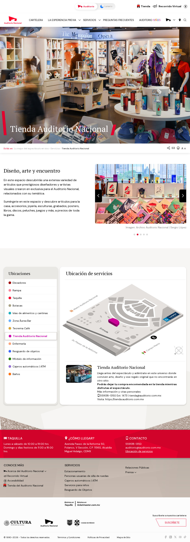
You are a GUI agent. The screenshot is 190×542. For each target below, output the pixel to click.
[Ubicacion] (179, 20)
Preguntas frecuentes (118, 20)
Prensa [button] (129, 472)
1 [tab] (134, 234)
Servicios (89, 20)
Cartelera (36, 20)
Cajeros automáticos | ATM (81, 480)
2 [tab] (137, 234)
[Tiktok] (185, 537)
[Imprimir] (178, 148)
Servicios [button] (72, 465)
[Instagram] (170, 537)
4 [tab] (144, 234)
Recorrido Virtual (17, 476)
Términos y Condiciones (68, 537)
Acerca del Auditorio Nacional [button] (25, 471)
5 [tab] (147, 234)
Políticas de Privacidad (98, 537)
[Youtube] (180, 537)
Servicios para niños (77, 485)
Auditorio (88, 6)
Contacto (138, 438)
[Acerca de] (168, 20)
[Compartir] (168, 148)
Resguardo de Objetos (78, 489)
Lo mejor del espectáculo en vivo (31, 148)
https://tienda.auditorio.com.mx (124, 399)
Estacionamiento (75, 471)
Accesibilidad (185, 6)
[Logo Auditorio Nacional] (13, 20)
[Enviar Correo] (173, 148)
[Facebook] (165, 537)
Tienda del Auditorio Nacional (25, 485)
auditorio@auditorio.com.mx (143, 447)
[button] (185, 20)
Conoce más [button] (14, 465)
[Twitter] (175, 537)
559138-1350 (108, 395)
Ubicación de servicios (139, 451)
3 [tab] (141, 234)
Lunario (108, 6)
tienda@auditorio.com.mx (145, 395)
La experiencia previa (62, 20)
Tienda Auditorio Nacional (121, 367)
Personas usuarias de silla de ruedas (87, 476)
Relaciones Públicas (137, 467)
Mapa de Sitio (123, 537)
